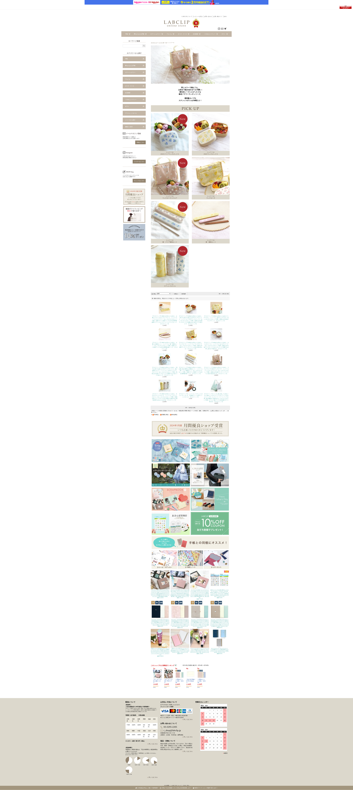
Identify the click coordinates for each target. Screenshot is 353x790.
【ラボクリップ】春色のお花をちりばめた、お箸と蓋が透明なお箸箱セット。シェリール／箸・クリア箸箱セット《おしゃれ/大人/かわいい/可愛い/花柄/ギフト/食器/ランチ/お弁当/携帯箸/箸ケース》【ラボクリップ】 (191, 370)
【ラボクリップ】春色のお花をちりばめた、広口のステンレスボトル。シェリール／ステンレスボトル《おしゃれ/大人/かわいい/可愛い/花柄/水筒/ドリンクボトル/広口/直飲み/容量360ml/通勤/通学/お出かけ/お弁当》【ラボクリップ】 (165, 397)
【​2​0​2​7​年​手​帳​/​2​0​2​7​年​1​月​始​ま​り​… (190, 681)
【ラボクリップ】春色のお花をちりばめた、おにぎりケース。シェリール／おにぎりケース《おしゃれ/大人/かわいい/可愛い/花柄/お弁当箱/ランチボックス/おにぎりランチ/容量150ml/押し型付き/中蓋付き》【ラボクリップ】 (216, 345)
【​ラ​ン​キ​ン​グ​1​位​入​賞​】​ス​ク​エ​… (157, 681)
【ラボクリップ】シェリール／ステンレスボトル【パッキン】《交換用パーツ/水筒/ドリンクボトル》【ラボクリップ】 (191, 395)
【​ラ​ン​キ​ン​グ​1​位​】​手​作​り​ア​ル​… (168, 681)
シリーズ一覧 (161, 42)
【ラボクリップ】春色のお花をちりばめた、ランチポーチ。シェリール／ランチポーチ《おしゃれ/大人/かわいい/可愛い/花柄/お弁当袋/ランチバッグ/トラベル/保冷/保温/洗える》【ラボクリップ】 (191, 345)
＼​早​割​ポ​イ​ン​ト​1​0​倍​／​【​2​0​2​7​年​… (179, 681)
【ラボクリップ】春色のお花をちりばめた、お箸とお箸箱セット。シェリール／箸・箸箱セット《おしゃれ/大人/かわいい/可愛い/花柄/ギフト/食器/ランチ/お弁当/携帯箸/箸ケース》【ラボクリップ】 (165, 345)
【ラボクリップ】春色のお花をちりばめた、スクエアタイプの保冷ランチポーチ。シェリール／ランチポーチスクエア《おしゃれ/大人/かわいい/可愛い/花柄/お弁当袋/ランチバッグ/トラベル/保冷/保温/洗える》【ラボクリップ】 (216, 370)
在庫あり (176, 294)
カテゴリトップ (154, 42)
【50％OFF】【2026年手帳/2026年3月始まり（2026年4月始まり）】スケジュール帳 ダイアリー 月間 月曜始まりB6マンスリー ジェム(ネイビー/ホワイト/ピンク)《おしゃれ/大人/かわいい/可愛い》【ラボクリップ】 (160, 622)
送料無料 (183, 294)
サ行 (166, 42)
